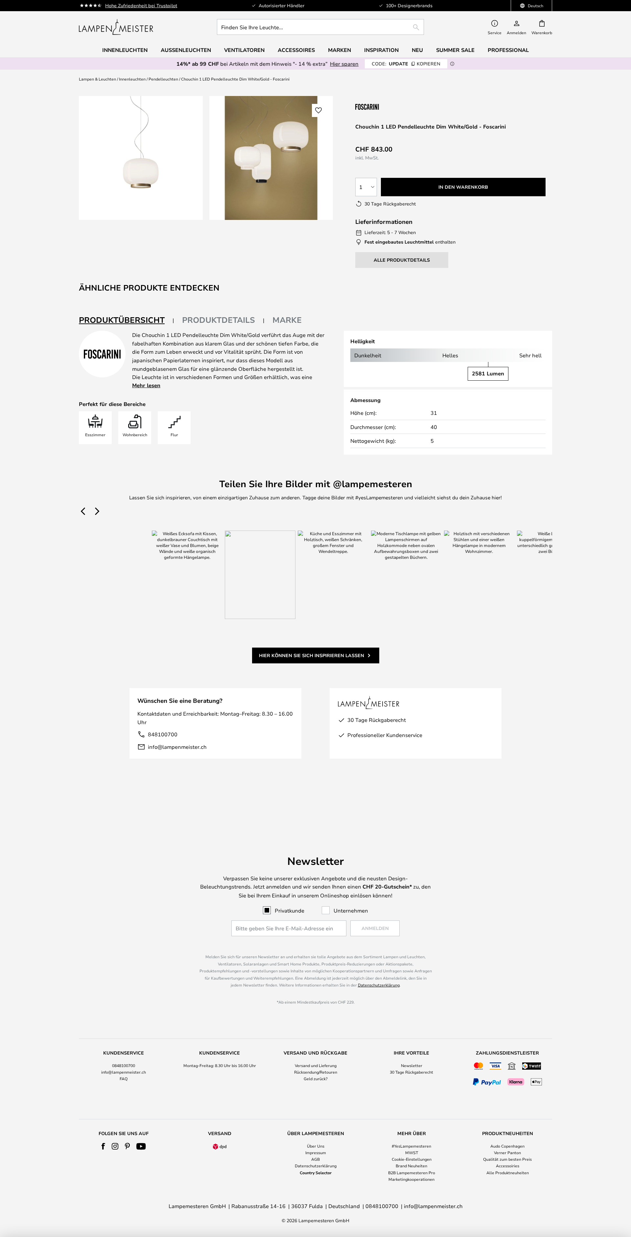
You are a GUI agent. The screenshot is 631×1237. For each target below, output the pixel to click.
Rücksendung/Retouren (315, 1072)
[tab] (126, 320)
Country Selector (316, 1172)
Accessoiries (507, 1165)
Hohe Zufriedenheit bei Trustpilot (141, 5)
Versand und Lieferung (316, 1065)
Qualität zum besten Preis (507, 1159)
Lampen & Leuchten (97, 79)
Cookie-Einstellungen (412, 1159)
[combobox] (320, 27)
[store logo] (116, 27)
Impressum (315, 1152)
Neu (417, 50)
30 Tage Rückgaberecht (411, 1072)
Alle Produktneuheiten (507, 1172)
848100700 (162, 734)
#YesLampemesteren (411, 1146)
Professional (508, 50)
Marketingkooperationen (411, 1179)
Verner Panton (507, 1152)
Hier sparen (344, 63)
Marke (287, 319)
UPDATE (406, 63)
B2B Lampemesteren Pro (411, 1172)
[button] (318, 110)
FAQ (124, 1078)
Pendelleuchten (163, 79)
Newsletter (411, 1065)
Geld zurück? (316, 1078)
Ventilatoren (244, 50)
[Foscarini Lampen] (388, 106)
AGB (315, 1159)
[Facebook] (103, 1146)
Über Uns (315, 1146)
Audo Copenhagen (507, 1146)
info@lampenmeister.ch (177, 746)
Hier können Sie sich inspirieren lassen (311, 655)
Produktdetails (218, 319)
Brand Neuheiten (411, 1165)
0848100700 (123, 1065)
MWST (411, 1152)
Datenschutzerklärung (379, 984)
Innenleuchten (132, 79)
